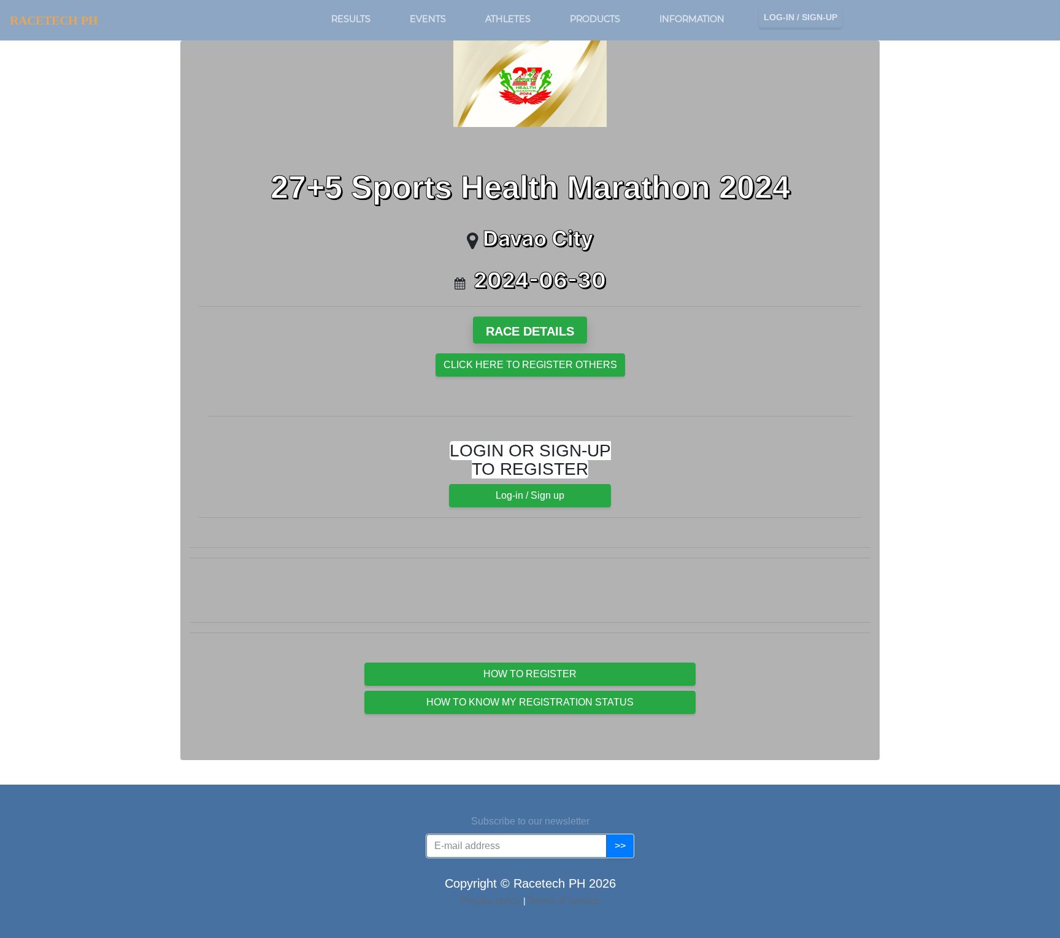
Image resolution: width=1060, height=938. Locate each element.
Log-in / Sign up (530, 495)
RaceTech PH (54, 20)
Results (351, 19)
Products (595, 19)
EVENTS (428, 19)
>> (620, 845)
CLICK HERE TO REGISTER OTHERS (530, 364)
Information (691, 19)
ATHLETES (508, 19)
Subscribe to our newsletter (530, 821)
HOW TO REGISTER (530, 674)
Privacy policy (492, 900)
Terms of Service (563, 900)
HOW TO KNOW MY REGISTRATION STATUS (530, 702)
